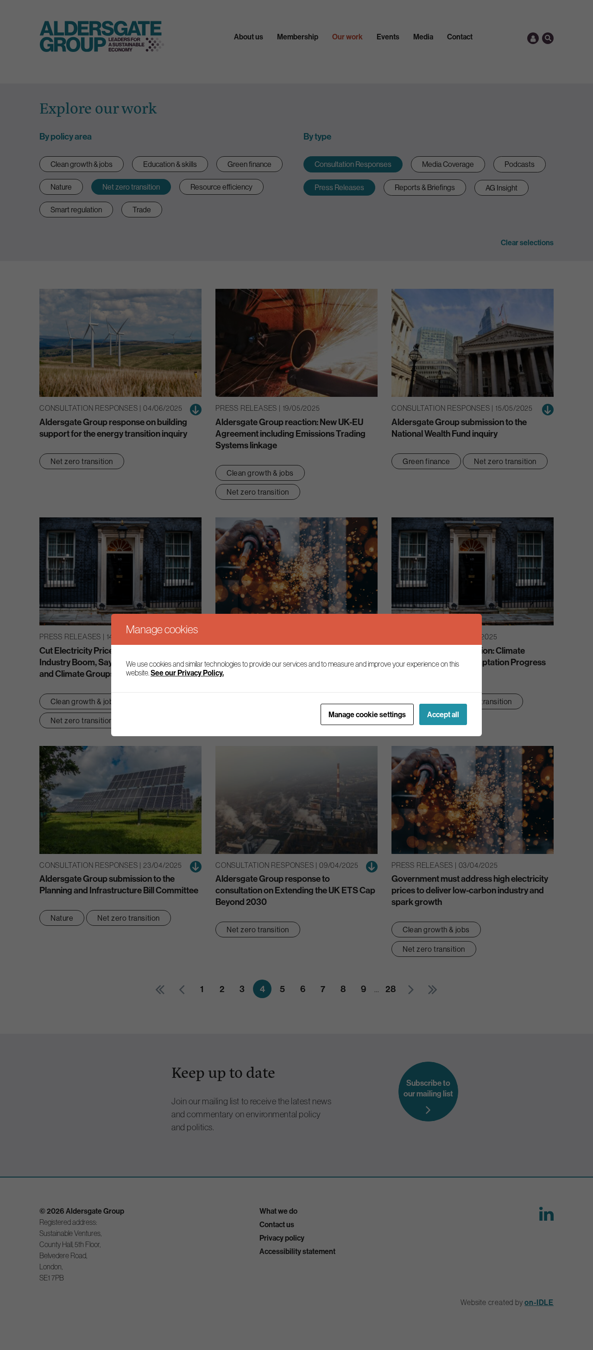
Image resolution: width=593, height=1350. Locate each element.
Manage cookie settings (367, 714)
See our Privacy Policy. (187, 672)
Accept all (443, 714)
